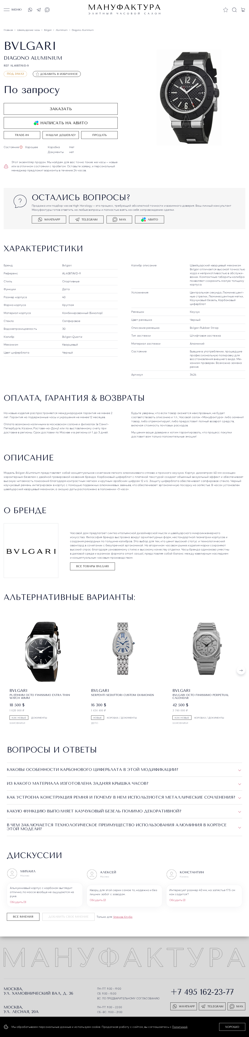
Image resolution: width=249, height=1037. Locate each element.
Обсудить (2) (98, 899)
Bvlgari (67, 265)
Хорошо (232, 1027)
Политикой (179, 1026)
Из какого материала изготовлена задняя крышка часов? (78, 783)
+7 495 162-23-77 (202, 992)
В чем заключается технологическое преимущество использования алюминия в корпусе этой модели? (117, 827)
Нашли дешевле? (61, 135)
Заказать (61, 109)
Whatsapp (52, 219)
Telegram (90, 219)
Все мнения (23, 916)
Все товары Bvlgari (92, 566)
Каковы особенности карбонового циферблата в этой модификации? (92, 769)
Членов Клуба (123, 916)
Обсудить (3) (18, 901)
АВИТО (153, 219)
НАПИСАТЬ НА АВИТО (64, 123)
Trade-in (22, 135)
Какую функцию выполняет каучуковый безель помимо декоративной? (94, 811)
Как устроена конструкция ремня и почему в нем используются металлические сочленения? (121, 797)
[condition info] (21, 147)
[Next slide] (241, 670)
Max (122, 219)
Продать (99, 135)
